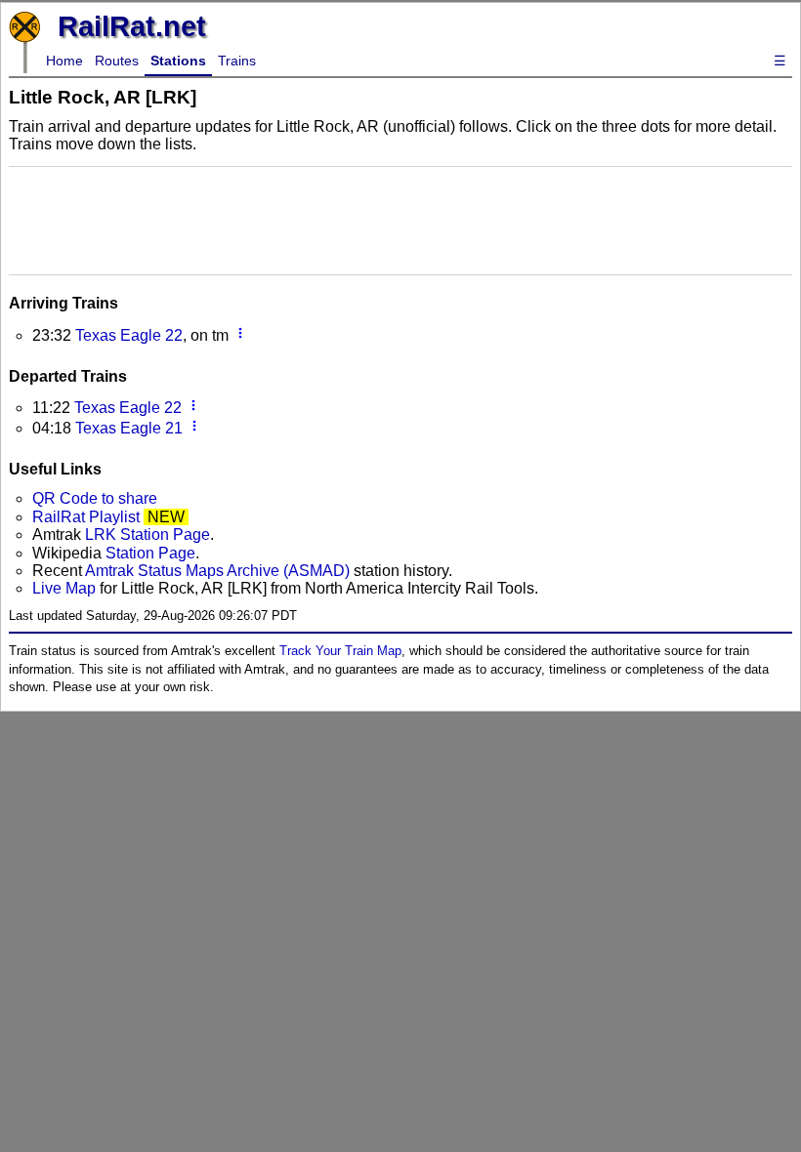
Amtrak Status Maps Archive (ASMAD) (217, 570)
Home (64, 60)
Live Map (66, 588)
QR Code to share (94, 498)
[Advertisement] (400, 219)
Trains (237, 60)
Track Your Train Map (340, 650)
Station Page (150, 553)
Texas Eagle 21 (129, 428)
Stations (178, 60)
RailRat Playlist (86, 517)
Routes (117, 60)
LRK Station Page (147, 534)
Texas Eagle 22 (129, 335)
